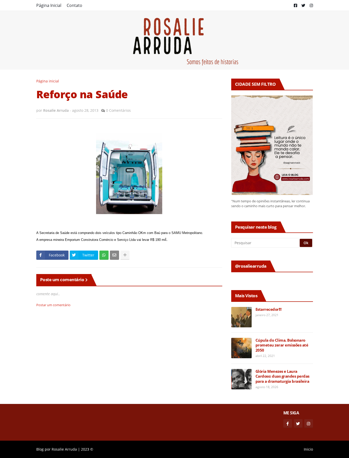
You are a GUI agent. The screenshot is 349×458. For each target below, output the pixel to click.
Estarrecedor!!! (268, 309)
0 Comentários (118, 110)
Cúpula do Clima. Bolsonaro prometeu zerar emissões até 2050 (281, 345)
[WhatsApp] (104, 255)
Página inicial (47, 81)
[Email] (114, 255)
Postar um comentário (53, 305)
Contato (74, 5)
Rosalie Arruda (64, 449)
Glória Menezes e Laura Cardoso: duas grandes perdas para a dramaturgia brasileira (282, 376)
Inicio (308, 449)
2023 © (87, 449)
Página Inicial (48, 5)
